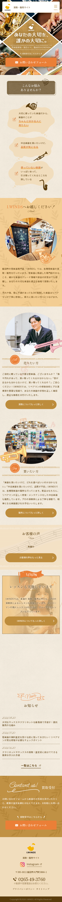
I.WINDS (29, 899)
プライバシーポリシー (23, 888)
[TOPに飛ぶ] (9, 7)
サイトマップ (42, 888)
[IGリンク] (31, 864)
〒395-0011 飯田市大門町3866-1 (31, 872)
